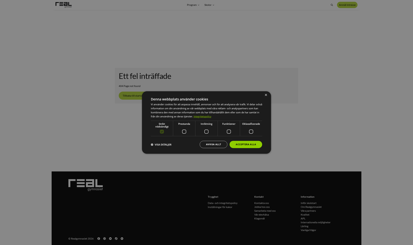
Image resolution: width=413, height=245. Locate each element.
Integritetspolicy (202, 116)
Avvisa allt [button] (213, 144)
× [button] (266, 95)
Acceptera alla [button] (246, 144)
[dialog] (206, 122)
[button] (161, 144)
